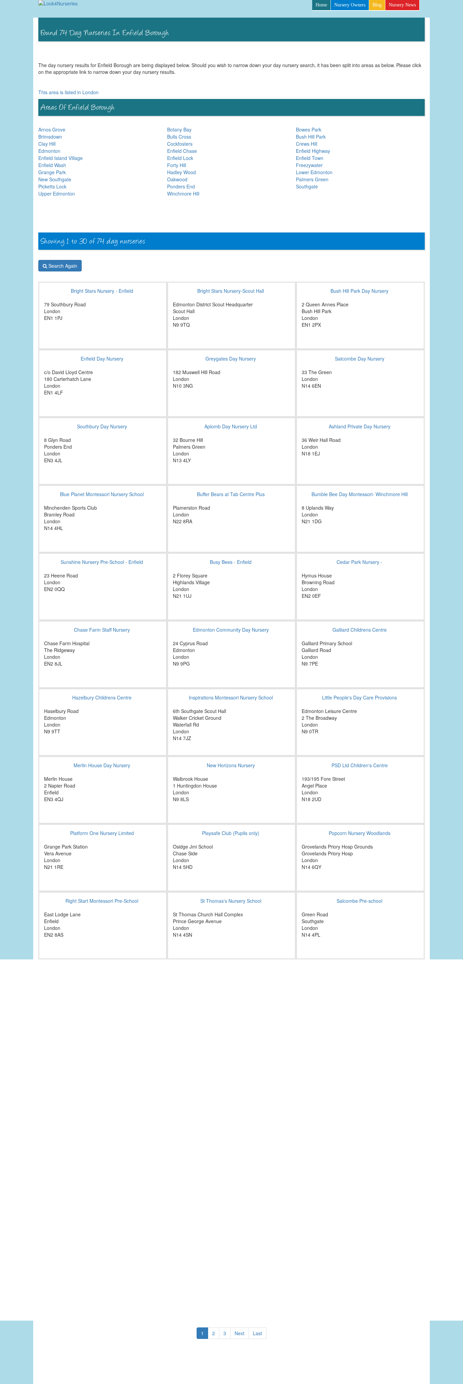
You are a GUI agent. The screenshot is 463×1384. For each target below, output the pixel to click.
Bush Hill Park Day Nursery (359, 290)
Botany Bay (179, 129)
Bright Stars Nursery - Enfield (102, 290)
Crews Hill (306, 143)
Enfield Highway (313, 150)
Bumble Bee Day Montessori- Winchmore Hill (359, 494)
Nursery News (402, 4)
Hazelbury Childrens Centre (102, 697)
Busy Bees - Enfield (230, 561)
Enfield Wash (52, 165)
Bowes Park (308, 129)
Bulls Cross (179, 136)
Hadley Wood (181, 172)
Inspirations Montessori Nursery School (231, 697)
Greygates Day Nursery (230, 358)
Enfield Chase (182, 150)
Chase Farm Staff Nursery (102, 629)
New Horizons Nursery (231, 765)
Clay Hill (47, 143)
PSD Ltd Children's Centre (359, 765)
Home (321, 4)
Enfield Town (309, 158)
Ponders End (181, 186)
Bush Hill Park (311, 136)
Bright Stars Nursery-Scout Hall (230, 290)
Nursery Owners (349, 4)
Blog (377, 4)
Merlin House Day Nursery (102, 765)
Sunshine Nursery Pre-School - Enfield (102, 561)
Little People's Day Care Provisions (359, 697)
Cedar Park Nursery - (359, 561)
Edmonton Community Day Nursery (231, 629)
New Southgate (54, 179)
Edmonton (49, 150)
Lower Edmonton (314, 172)
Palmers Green (312, 179)
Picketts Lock (52, 186)
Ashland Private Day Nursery (359, 426)
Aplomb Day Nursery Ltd (230, 426)
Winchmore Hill (183, 193)
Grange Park (52, 172)
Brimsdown (50, 136)
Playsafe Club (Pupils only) (230, 833)
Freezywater (309, 165)
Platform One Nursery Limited (102, 833)
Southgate (307, 186)
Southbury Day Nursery (102, 426)
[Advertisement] (301, 214)
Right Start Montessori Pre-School (101, 900)
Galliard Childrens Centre (360, 629)
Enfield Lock (180, 158)
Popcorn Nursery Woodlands (359, 833)
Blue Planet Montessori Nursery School (102, 494)
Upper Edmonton (56, 193)
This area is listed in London (68, 92)
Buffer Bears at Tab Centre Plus (231, 494)
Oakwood (177, 179)
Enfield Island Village (60, 158)
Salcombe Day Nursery (359, 358)
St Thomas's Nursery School (230, 900)
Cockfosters (180, 143)
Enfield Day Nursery (102, 358)
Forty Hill (176, 165)
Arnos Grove (51, 129)
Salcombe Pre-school (359, 900)
